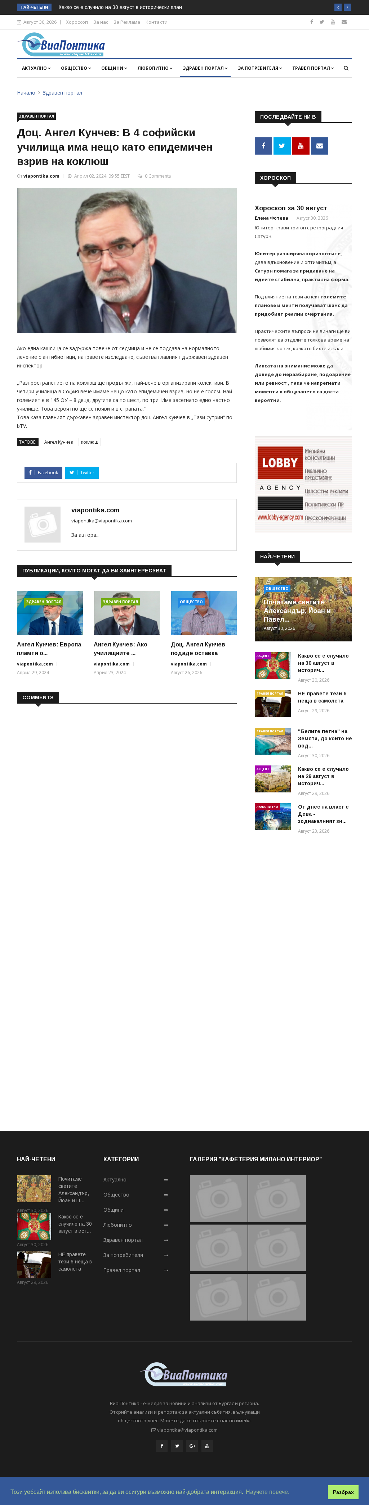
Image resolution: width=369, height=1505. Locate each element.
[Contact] (344, 21)
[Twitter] (322, 21)
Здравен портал (204, 68)
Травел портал (311, 68)
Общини (112, 68)
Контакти (157, 22)
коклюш (89, 442)
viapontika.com (41, 176)
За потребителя (258, 68)
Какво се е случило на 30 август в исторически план (120, 7)
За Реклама (127, 22)
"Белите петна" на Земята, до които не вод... (325, 738)
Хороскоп (77, 22)
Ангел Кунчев (58, 442)
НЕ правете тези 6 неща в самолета (75, 1262)
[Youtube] (333, 21)
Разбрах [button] (343, 1492)
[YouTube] (207, 1446)
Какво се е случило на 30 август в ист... (75, 1224)
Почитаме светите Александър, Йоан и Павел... (297, 611)
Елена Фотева (271, 218)
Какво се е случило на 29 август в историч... (323, 776)
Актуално (35, 68)
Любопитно (153, 68)
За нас (100, 22)
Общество (74, 68)
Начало (26, 92)
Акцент (263, 656)
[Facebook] (311, 21)
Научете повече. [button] (267, 1492)
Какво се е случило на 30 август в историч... (323, 663)
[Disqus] (127, 802)
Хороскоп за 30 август (291, 208)
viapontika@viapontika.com (101, 520)
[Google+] (192, 1446)
